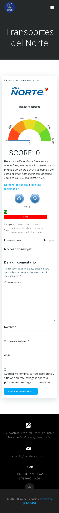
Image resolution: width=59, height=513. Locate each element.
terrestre (38, 228)
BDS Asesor (14, 80)
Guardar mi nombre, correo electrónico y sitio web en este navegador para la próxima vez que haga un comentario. (29, 378)
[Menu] (52, 7)
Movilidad (27, 228)
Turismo (35, 224)
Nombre (10, 327)
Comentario (12, 282)
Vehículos (29, 232)
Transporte (24, 224)
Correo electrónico (16, 341)
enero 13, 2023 (32, 80)
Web (7, 355)
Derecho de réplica (16, 184)
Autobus (15, 228)
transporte (17, 232)
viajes (39, 232)
